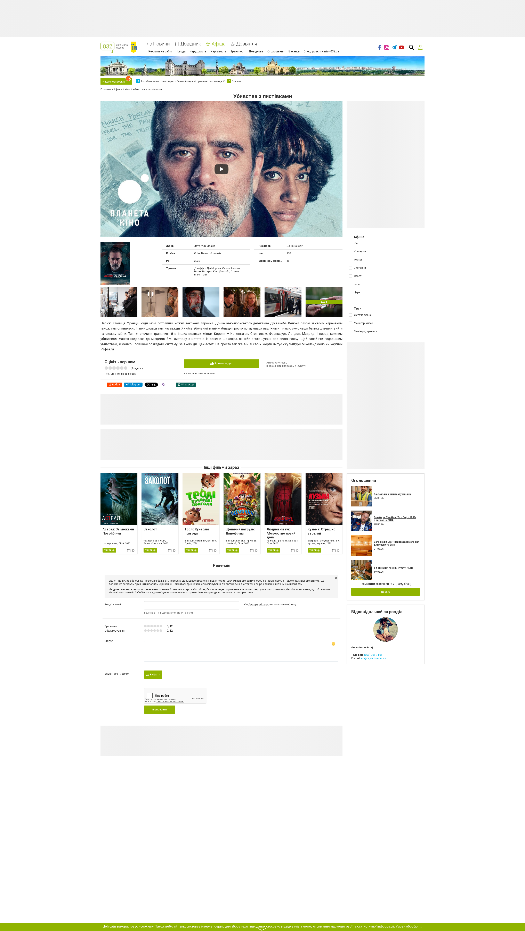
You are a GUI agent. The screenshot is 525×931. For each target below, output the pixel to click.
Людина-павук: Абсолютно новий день (281, 533)
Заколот (150, 529)
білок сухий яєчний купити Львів (393, 567)
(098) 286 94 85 (373, 654)
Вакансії (294, 51)
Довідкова (256, 51)
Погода (181, 51)
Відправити (159, 709)
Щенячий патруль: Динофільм (240, 531)
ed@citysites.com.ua (373, 658)
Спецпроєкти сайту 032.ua (321, 51)
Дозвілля (246, 44)
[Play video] (221, 169)
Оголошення (275, 51)
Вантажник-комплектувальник (392, 494)
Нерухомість (198, 51)
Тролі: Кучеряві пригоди (197, 531)
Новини (161, 44)
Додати (385, 591)
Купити (108, 550)
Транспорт (238, 51)
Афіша (219, 44)
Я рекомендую (223, 363)
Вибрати (154, 674)
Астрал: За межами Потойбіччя (118, 531)
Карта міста (218, 51)
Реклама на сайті (160, 51)
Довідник (190, 44)
